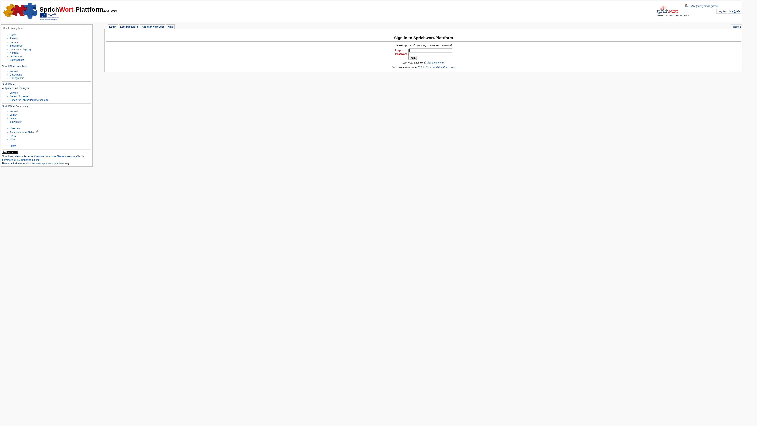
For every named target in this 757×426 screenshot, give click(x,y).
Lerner (13, 114)
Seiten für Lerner (19, 96)
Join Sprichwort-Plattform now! (437, 67)
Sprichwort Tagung (20, 49)
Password (401, 53)
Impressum (16, 56)
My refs (734, 11)
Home (20, 11)
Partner (14, 42)
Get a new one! (435, 62)
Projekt (14, 38)
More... (737, 26)
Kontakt (14, 52)
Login (398, 50)
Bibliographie (17, 78)
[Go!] (88, 28)
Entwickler (15, 121)
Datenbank (16, 74)
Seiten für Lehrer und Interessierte (29, 99)
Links (13, 136)
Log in (722, 11)
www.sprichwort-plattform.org (52, 163)
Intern (13, 145)
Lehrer (13, 118)
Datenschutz (17, 59)
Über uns (15, 128)
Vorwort (14, 71)
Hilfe (12, 139)
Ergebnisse (16, 45)
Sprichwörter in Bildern (22, 132)
